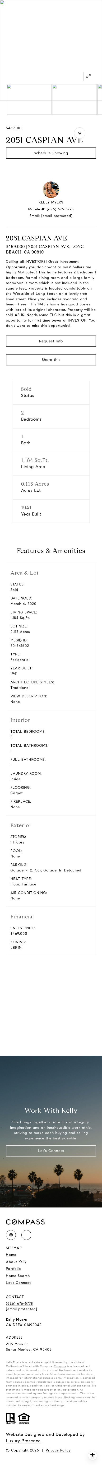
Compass (60, 1366)
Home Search (18, 1276)
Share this (51, 359)
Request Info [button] (51, 341)
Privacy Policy (58, 1450)
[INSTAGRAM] (11, 1235)
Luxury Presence (23, 1440)
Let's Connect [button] (51, 1150)
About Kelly (16, 1262)
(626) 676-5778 (60, 209)
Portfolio (13, 1269)
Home (11, 1255)
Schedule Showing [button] (51, 153)
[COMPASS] (26, 1235)
